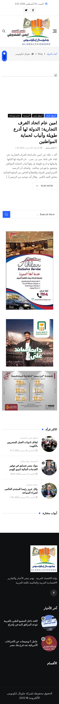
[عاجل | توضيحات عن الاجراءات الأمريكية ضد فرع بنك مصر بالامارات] (49, 643)
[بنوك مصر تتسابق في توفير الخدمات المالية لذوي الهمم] (49, 467)
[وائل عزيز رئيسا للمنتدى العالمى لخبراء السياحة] (49, 491)
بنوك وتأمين (24, 461)
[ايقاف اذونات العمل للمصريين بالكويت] (49, 444)
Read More (47, 186)
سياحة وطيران (32, 485)
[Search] (4, 31)
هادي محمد (49, 148)
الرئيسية (23, 438)
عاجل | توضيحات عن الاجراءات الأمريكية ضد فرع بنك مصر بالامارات (21, 645)
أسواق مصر (33, 438)
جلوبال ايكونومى (16, 693)
